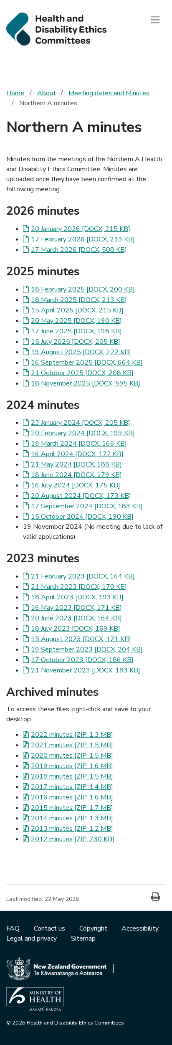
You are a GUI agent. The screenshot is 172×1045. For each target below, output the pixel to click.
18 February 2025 (83, 289)
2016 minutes (72, 797)
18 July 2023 (75, 628)
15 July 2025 (75, 341)
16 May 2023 (76, 607)
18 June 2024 (76, 474)
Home (15, 93)
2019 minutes (72, 766)
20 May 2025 (76, 320)
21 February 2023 (83, 576)
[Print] (156, 897)
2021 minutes (72, 745)
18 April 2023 (77, 597)
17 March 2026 (79, 249)
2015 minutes (72, 807)
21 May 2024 (76, 464)
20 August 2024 (81, 495)
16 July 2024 (75, 485)
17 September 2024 (87, 506)
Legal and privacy (32, 938)
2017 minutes (72, 786)
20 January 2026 (80, 228)
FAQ (13, 928)
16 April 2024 (77, 454)
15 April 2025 (77, 310)
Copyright (94, 928)
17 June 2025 (76, 331)
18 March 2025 (79, 299)
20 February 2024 (83, 433)
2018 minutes (72, 776)
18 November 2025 (85, 383)
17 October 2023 (82, 660)
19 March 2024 (79, 443)
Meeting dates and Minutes (108, 93)
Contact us (50, 928)
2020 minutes (72, 755)
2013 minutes (72, 828)
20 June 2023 (76, 618)
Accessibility (140, 928)
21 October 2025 (82, 373)
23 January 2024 (80, 422)
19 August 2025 (81, 352)
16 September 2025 (87, 362)
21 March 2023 (79, 586)
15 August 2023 (81, 639)
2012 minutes (72, 839)
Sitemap (83, 938)
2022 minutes (72, 734)
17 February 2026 (83, 239)
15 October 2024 (82, 516)
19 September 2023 (87, 649)
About (46, 93)
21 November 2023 (85, 670)
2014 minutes (72, 818)
